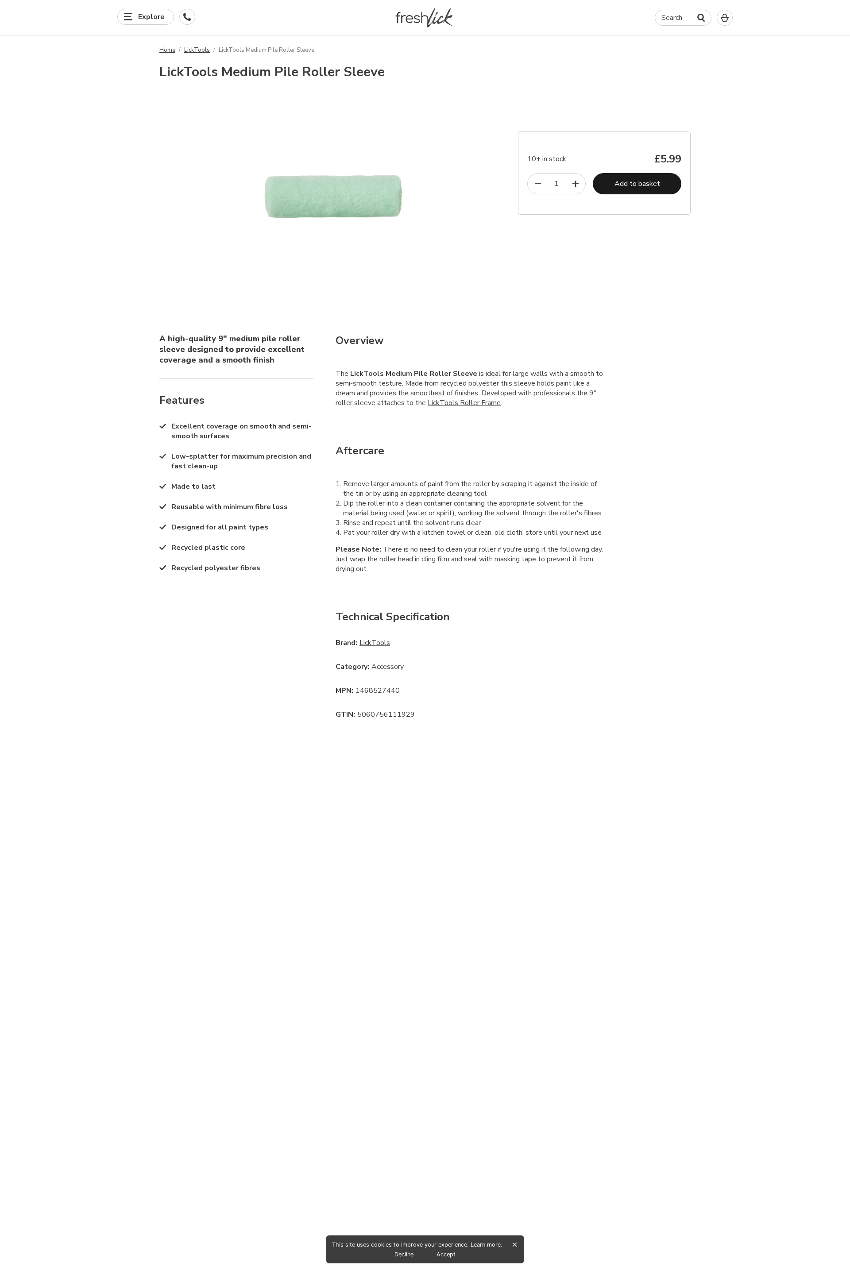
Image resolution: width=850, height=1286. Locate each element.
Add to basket (637, 184)
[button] (425, 17)
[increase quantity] (575, 184)
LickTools (197, 50)
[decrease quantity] (538, 184)
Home (167, 50)
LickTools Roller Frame (464, 403)
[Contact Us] (187, 17)
